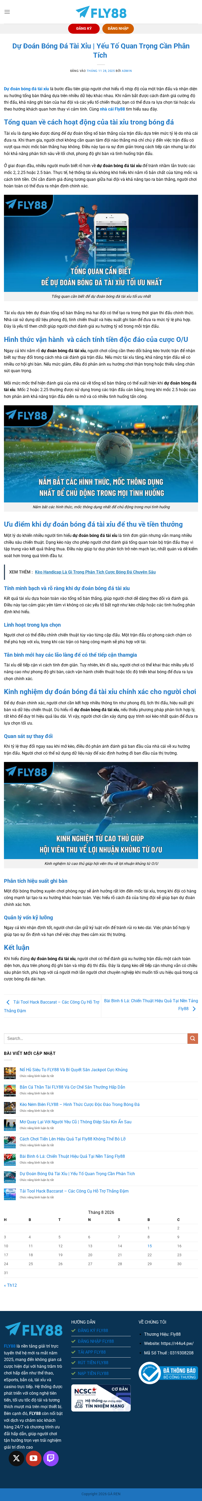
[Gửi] (193, 1038)
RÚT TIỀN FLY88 (93, 1362)
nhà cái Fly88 (112, 109)
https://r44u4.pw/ (177, 1343)
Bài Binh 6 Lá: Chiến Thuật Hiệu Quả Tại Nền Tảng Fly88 (72, 1156)
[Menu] (7, 11)
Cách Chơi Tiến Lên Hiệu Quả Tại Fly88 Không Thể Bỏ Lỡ (72, 1138)
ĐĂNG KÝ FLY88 (93, 1330)
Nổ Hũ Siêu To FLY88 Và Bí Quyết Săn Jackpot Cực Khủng (74, 1069)
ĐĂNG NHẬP (118, 28)
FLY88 (10, 1346)
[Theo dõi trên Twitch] (51, 1459)
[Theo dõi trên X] (16, 1459)
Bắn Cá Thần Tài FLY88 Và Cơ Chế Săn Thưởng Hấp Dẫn (72, 1087)
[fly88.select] (101, 12)
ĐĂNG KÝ (84, 28)
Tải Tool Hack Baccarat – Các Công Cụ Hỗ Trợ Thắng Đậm (74, 1191)
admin (127, 71)
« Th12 (10, 1285)
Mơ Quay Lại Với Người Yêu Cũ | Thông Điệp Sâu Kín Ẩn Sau (76, 1121)
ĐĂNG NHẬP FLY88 (96, 1341)
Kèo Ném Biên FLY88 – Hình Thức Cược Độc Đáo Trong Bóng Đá (80, 1104)
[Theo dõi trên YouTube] (34, 1459)
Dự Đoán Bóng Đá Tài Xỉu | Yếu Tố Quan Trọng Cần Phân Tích (78, 1173)
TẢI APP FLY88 (92, 1352)
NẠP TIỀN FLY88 (93, 1373)
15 (150, 1246)
